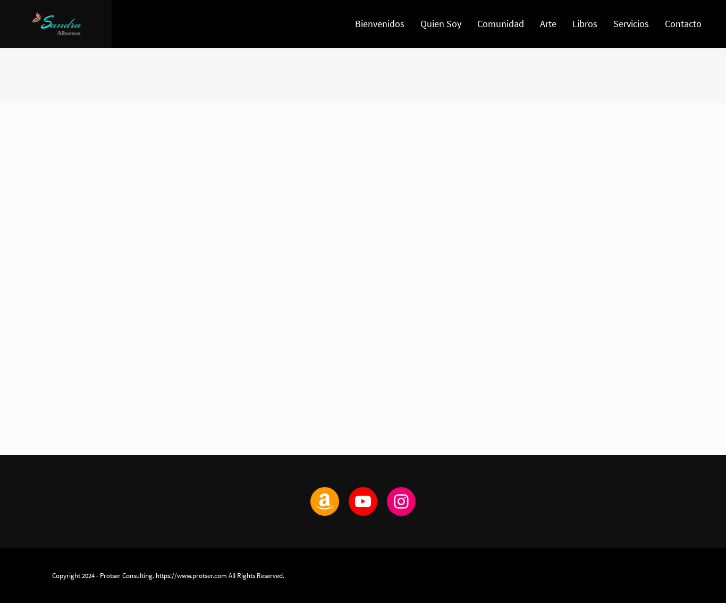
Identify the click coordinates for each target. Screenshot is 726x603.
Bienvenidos (379, 24)
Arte (548, 24)
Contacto (683, 24)
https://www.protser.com (191, 575)
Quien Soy (440, 24)
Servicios (631, 24)
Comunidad (500, 24)
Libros (584, 24)
